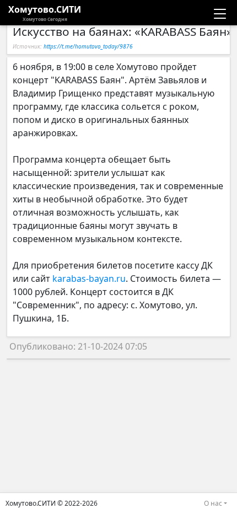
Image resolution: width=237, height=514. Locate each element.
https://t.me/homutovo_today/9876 (88, 46)
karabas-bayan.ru (89, 278)
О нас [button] (213, 503)
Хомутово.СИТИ (44, 12)
